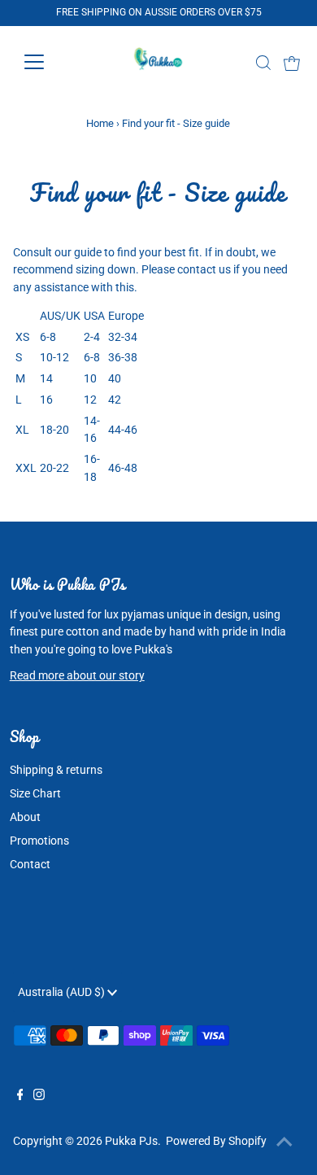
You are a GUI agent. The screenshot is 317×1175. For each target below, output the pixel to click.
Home (100, 123)
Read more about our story (77, 675)
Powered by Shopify (216, 1140)
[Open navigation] (47, 61)
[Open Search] (263, 63)
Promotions (39, 840)
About (25, 816)
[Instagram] (39, 1096)
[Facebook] (20, 1096)
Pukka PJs (131, 1140)
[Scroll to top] (284, 1142)
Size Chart (35, 793)
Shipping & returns (56, 769)
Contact (30, 864)
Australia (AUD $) (62, 991)
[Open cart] (292, 61)
